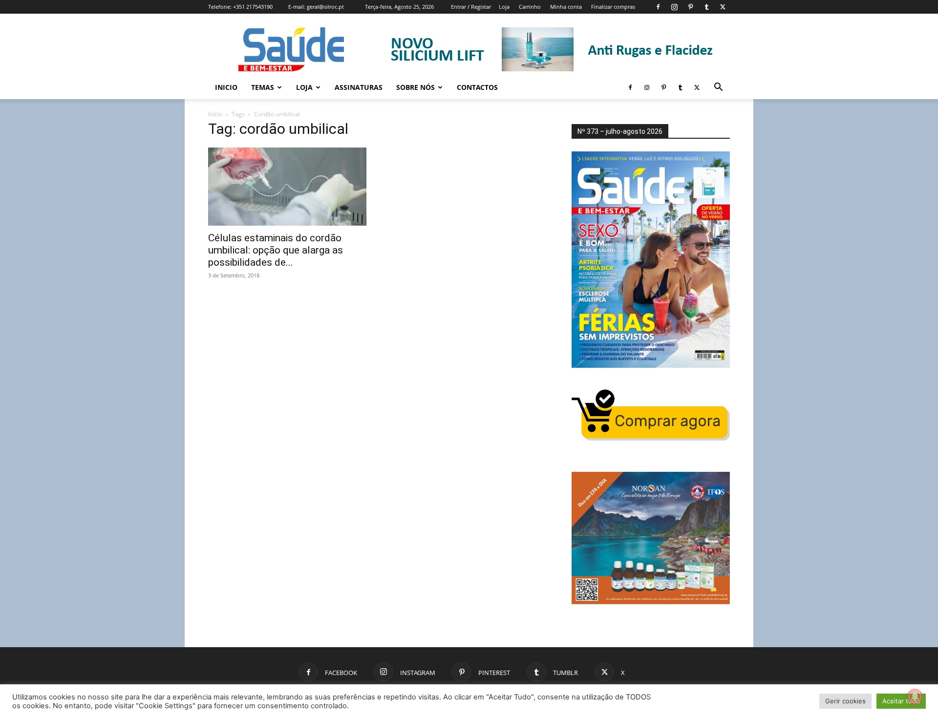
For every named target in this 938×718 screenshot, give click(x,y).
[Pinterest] (690, 7)
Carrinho (530, 6)
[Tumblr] (706, 7)
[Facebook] (658, 7)
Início (215, 114)
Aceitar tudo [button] (901, 701)
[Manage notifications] (915, 696)
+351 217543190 (253, 6)
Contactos (477, 87)
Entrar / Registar (471, 6)
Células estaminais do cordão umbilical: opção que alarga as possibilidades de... (275, 250)
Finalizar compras (613, 6)
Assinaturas (359, 87)
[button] (718, 88)
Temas (262, 87)
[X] (722, 7)
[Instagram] (674, 7)
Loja (504, 6)
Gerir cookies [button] (845, 701)
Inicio (226, 87)
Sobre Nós (415, 87)
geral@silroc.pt (325, 6)
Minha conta (566, 6)
